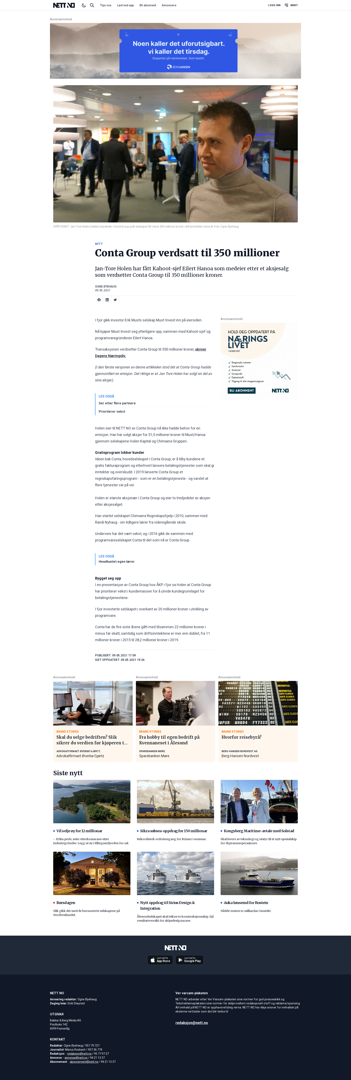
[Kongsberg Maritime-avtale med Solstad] (259, 801)
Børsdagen (65, 902)
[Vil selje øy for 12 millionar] (91, 801)
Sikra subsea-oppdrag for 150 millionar (173, 831)
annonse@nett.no (76, 1057)
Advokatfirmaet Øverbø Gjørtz (80, 756)
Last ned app (125, 5)
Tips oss (106, 5)
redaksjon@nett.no (79, 1053)
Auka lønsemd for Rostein (246, 902)
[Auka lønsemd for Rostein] (259, 873)
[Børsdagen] (91, 873)
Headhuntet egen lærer (117, 562)
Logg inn (274, 5)
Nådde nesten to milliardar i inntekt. (246, 911)
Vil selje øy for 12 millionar (79, 831)
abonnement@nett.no (84, 1061)
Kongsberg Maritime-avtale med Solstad (259, 831)
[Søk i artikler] (92, 5)
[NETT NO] (67, 5)
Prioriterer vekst (112, 411)
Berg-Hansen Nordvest (240, 756)
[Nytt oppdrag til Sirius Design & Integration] (175, 873)
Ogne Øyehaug (106, 286)
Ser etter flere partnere (117, 403)
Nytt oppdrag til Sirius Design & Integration (167, 905)
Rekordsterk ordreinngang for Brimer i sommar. (171, 839)
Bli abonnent (148, 5)
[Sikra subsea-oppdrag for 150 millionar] (175, 801)
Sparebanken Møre (154, 756)
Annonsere (169, 5)
